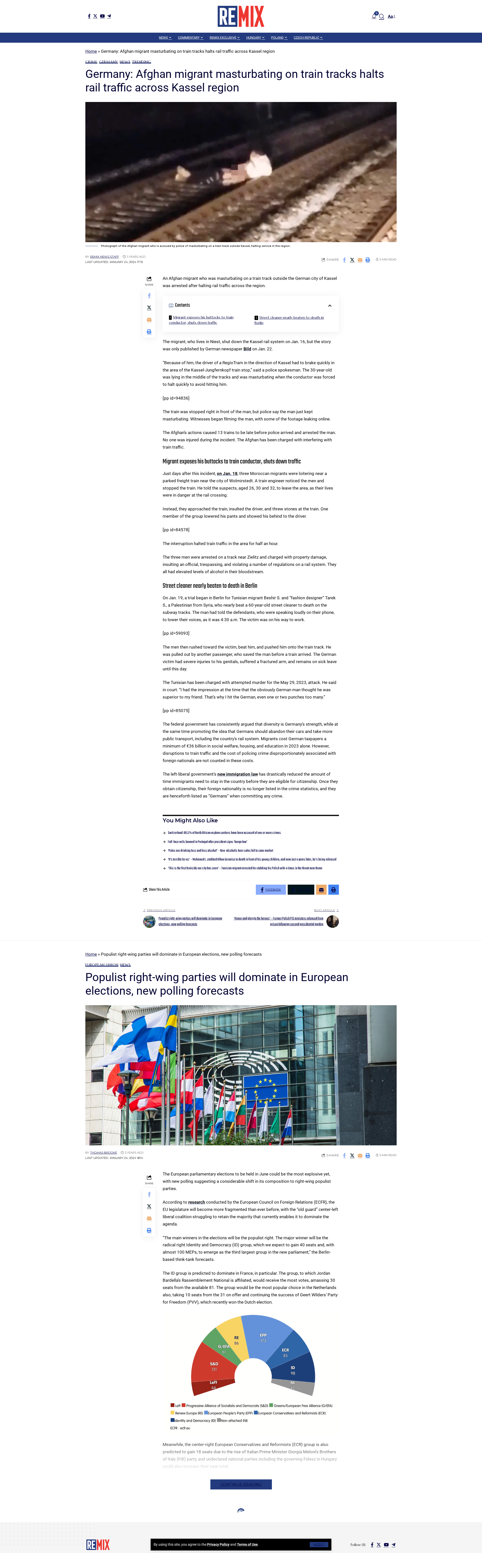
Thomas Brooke (103, 1152)
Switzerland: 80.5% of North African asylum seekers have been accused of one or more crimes (224, 833)
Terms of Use (247, 1544)
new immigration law (237, 774)
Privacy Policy (218, 1544)
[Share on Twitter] (352, 260)
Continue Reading (241, 1484)
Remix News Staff (104, 256)
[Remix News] (241, 16)
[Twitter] (95, 16)
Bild (247, 348)
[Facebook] (89, 16)
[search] (381, 16)
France (106, 1524)
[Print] (367, 260)
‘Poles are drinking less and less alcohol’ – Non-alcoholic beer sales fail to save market (220, 851)
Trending (141, 62)
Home (91, 51)
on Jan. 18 (227, 473)
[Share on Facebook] (344, 260)
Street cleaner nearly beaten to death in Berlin (289, 320)
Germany (108, 62)
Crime (91, 62)
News (125, 62)
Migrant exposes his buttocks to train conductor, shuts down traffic (201, 320)
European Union (101, 965)
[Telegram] (109, 16)
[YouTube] (102, 16)
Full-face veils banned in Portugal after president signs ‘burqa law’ (207, 842)
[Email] (360, 260)
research (196, 1202)
